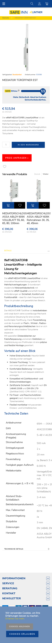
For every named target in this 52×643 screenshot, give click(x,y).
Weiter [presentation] (46, 174)
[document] (26, 624)
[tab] (26, 251)
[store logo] (19, 12)
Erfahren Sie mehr (14, 618)
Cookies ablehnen (19, 626)
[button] (19, 205)
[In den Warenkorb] (8, 205)
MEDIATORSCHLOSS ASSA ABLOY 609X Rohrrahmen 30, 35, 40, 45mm (39, 218)
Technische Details (13, 549)
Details (7, 251)
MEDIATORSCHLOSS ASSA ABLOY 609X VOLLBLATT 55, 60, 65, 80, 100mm (14, 218)
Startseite (5, 18)
